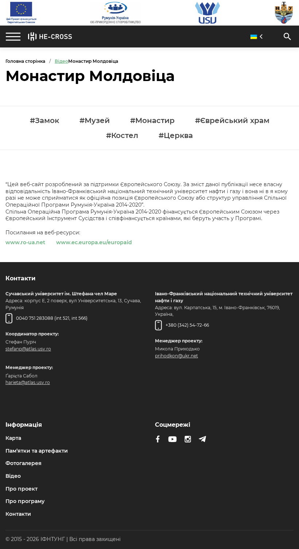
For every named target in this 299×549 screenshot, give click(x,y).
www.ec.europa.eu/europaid (94, 242)
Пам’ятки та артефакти (36, 451)
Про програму (24, 501)
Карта (13, 438)
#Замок (44, 120)
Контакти (18, 514)
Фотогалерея (23, 463)
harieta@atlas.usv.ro (27, 382)
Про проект (21, 488)
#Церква (176, 135)
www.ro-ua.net (25, 242)
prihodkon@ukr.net (176, 355)
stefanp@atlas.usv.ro (28, 349)
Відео (13, 476)
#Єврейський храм (232, 120)
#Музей (94, 120)
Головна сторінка (25, 61)
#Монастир (152, 120)
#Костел (122, 135)
